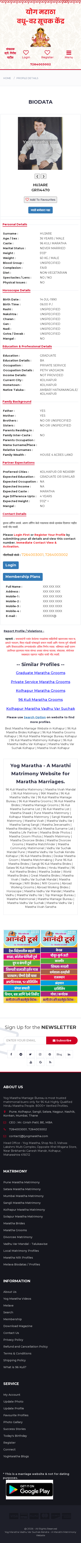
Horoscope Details (16, 290)
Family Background (17, 401)
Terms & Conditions (17, 1353)
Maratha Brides (14, 1223)
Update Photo (13, 1401)
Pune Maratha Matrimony (21, 1182)
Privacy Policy (13, 1340)
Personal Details (15, 224)
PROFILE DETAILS (27, 78)
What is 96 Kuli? (14, 1367)
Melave (8, 1305)
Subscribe (63, 1040)
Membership (12, 1319)
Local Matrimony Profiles (21, 1251)
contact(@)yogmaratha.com (28, 1136)
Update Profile (13, 1408)
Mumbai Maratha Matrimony (23, 1196)
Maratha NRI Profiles (18, 1257)
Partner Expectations (19, 462)
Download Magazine (17, 1326)
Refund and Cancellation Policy (25, 1346)
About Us (10, 1292)
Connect (9, 1449)
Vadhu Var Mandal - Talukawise (25, 1244)
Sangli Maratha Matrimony (22, 1203)
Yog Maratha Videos (17, 1298)
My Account (11, 1394)
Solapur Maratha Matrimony (23, 1216)
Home (7, 78)
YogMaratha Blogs (16, 1456)
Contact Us (11, 1333)
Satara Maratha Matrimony (22, 1189)
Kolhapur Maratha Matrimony (24, 1209)
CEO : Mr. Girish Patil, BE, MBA (30, 1122)
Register (9, 1442)
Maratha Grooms (15, 1230)
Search (8, 1312)
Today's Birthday (15, 1436)
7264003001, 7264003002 (28, 1129)
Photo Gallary (13, 1422)
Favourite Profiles (16, 1415)
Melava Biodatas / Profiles (21, 1264)
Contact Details (14, 514)
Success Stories (14, 1429)
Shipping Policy (14, 1360)
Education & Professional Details (27, 346)
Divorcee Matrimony (17, 1237)
